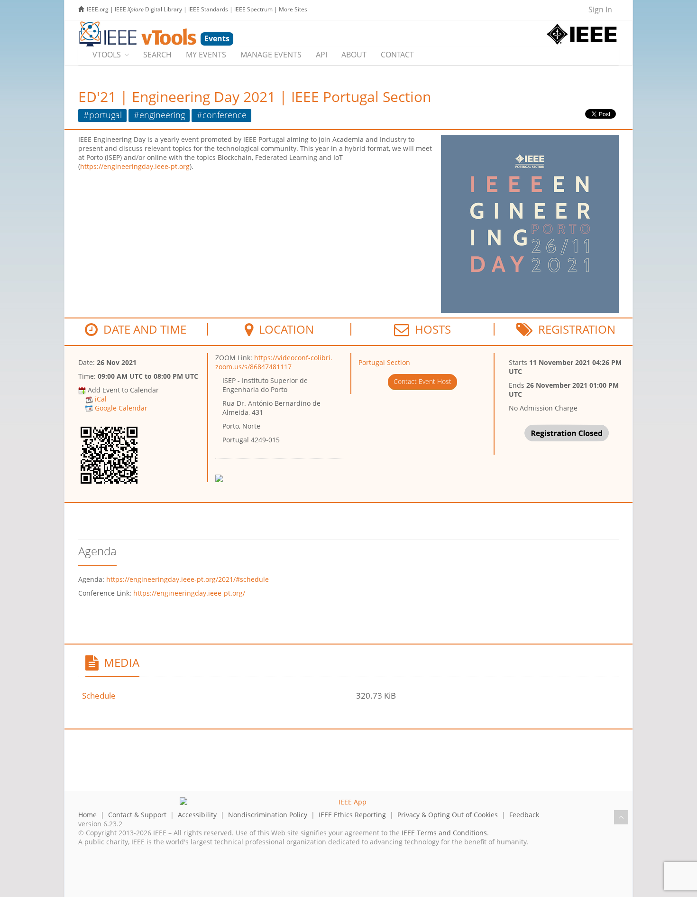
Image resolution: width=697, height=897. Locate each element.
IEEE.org (98, 9)
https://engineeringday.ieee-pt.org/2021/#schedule (187, 579)
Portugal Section (384, 362)
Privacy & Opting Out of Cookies (447, 814)
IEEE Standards (208, 9)
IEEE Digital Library (148, 9)
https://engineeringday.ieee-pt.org (135, 166)
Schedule (99, 695)
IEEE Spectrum (253, 9)
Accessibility (197, 814)
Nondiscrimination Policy (267, 814)
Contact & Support (137, 814)
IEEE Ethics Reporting (352, 814)
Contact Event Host (422, 381)
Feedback (524, 814)
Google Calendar (121, 407)
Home (87, 814)
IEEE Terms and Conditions (444, 832)
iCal (101, 398)
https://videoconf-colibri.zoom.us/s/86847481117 (273, 362)
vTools (106, 54)
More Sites (293, 9)
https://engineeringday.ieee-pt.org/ (189, 593)
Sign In (600, 9)
